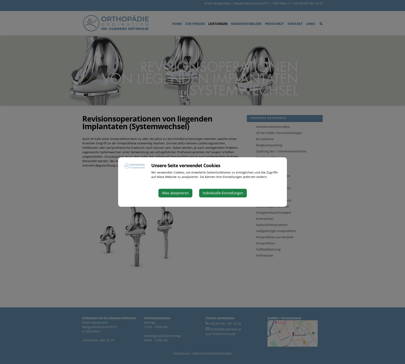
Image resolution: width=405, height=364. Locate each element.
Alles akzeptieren (175, 193)
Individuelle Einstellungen (223, 193)
